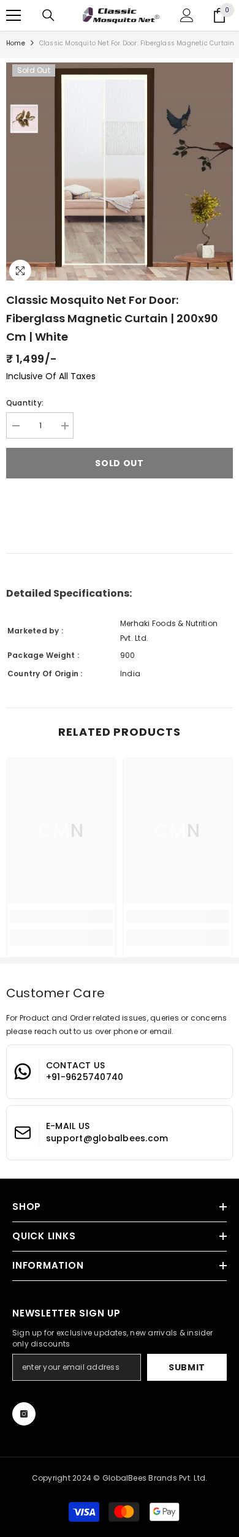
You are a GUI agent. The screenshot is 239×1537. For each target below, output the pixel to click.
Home (15, 43)
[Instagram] (24, 1414)
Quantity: (25, 403)
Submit (187, 1367)
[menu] (13, 15)
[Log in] (187, 15)
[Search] (48, 15)
